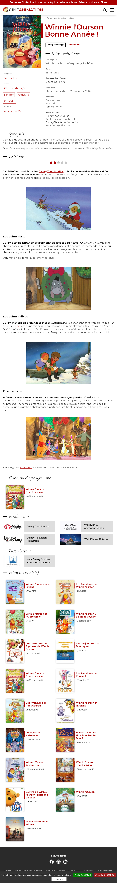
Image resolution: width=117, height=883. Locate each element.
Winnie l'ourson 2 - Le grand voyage (87, 615)
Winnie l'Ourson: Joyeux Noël (35, 763)
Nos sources (50, 870)
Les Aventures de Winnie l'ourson (86, 585)
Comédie (9, 101)
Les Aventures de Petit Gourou (36, 704)
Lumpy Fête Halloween (33, 734)
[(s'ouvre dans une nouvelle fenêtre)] (52, 863)
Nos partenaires (35, 870)
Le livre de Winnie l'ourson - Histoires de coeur (37, 795)
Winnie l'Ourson (85, 792)
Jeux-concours (76, 870)
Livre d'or (63, 870)
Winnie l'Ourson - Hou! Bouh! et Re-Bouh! (86, 735)
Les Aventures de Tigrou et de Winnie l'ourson (37, 646)
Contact (89, 870)
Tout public (11, 78)
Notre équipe (20, 870)
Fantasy (8, 95)
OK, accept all (83, 875)
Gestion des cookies (104, 870)
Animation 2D (12, 111)
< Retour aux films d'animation (60, 18)
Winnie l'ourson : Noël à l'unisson (35, 491)
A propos (7, 870)
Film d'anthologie (15, 88)
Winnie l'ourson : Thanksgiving (85, 763)
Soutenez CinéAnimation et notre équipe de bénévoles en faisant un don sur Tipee (58, 2)
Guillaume (26, 467)
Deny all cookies (105, 875)
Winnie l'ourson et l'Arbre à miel (36, 615)
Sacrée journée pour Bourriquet (88, 645)
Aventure (23, 95)
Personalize (59, 879)
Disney (17, 326)
